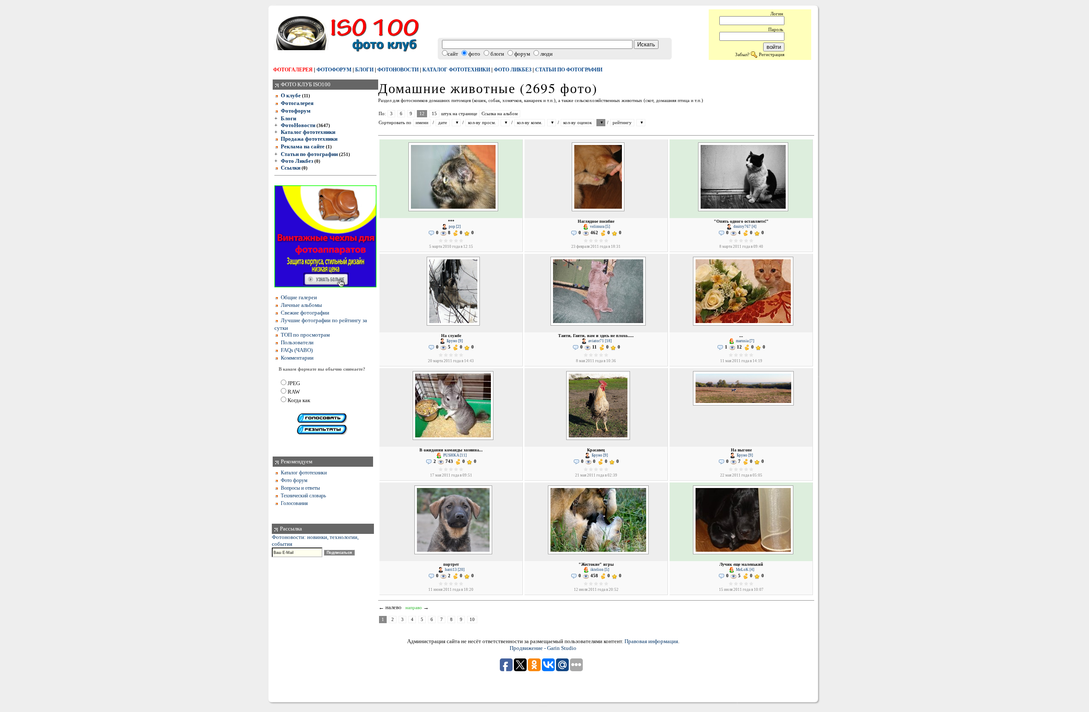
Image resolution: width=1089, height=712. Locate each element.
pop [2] (454, 226)
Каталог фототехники (456, 70)
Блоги (364, 70)
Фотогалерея (293, 70)
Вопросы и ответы (300, 488)
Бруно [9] (454, 341)
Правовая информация (651, 641)
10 (472, 619)
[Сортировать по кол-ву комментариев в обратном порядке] (551, 122)
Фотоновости (398, 70)
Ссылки (290, 168)
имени (422, 122)
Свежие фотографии (305, 312)
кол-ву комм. (529, 122)
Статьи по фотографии (568, 70)
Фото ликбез (512, 70)
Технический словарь (303, 496)
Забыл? (742, 54)
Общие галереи (299, 297)
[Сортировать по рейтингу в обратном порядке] (640, 122)
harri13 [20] (454, 569)
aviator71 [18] (599, 341)
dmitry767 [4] (744, 226)
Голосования (294, 503)
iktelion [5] (599, 569)
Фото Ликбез (297, 161)
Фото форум (294, 480)
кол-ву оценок (577, 122)
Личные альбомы (301, 305)
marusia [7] (744, 341)
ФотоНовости (298, 125)
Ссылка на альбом (500, 113)
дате (442, 122)
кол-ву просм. (482, 122)
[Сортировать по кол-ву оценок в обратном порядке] (600, 122)
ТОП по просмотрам (305, 335)
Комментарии (297, 358)
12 (422, 113)
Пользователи (297, 342)
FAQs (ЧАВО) (297, 350)
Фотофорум (333, 70)
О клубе (291, 95)
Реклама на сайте (303, 146)
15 (434, 113)
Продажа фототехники (309, 139)
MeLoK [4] (744, 569)
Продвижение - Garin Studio (543, 648)
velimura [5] (599, 226)
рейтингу (622, 122)
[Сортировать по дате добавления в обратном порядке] (456, 122)
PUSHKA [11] (454, 455)
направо (413, 607)
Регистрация (771, 54)
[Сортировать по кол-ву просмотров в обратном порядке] (505, 122)
